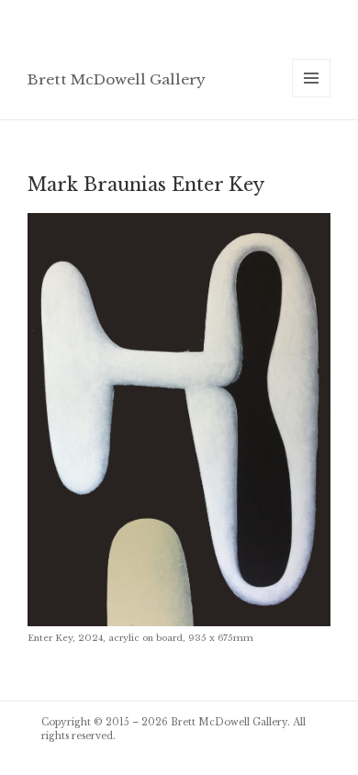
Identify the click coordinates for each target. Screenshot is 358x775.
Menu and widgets (311, 96)
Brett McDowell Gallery (117, 79)
